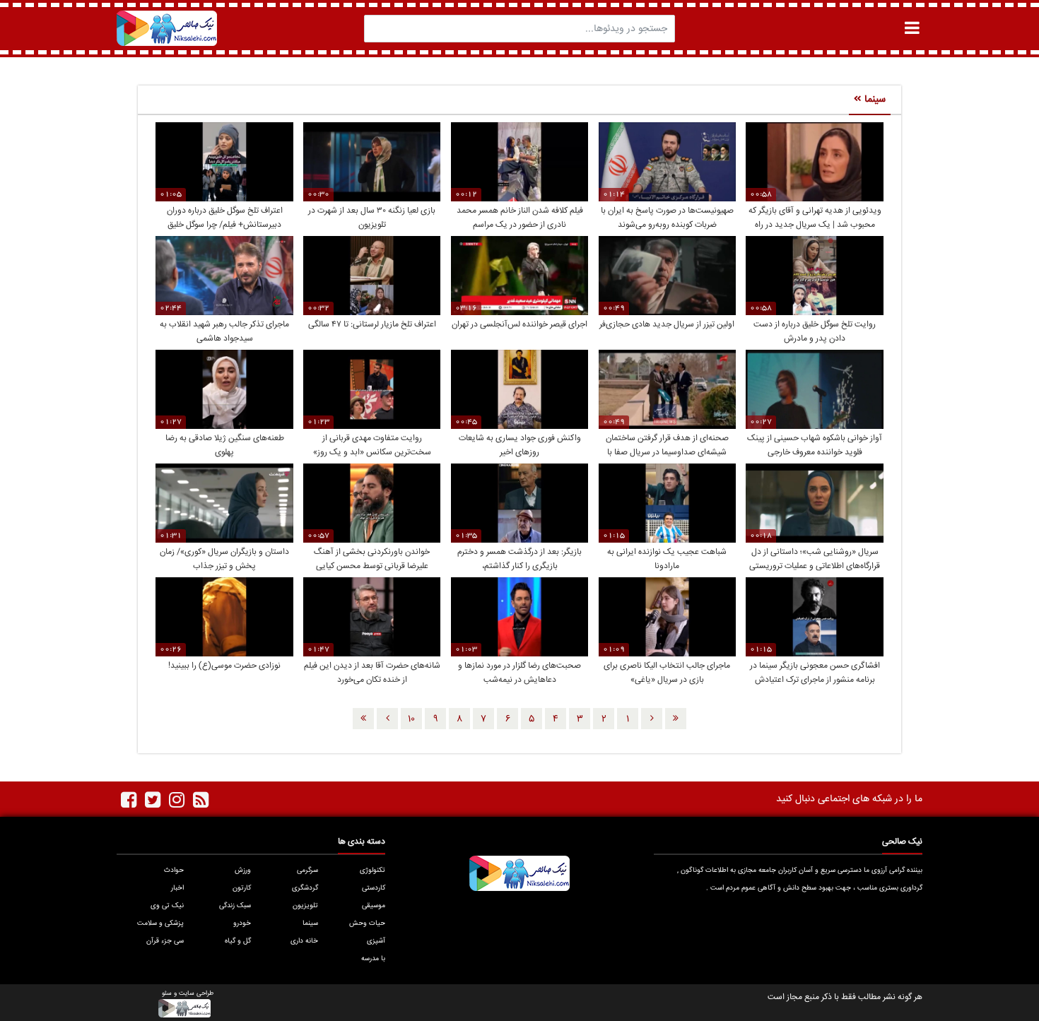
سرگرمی (307, 870)
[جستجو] (379, 29)
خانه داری (304, 941)
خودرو (242, 923)
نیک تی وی (167, 905)
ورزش (243, 870)
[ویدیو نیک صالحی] (167, 28)
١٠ (411, 719)
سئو (167, 993)
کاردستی (373, 888)
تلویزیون (305, 905)
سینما (310, 923)
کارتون (242, 888)
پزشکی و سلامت (160, 923)
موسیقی (373, 905)
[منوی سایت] (911, 27)
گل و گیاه (238, 941)
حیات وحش (367, 923)
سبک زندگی (235, 905)
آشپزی (376, 941)
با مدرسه (373, 958)
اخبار (177, 888)
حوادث (174, 870)
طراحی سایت (196, 993)
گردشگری (305, 888)
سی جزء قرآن (165, 941)
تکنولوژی (372, 870)
